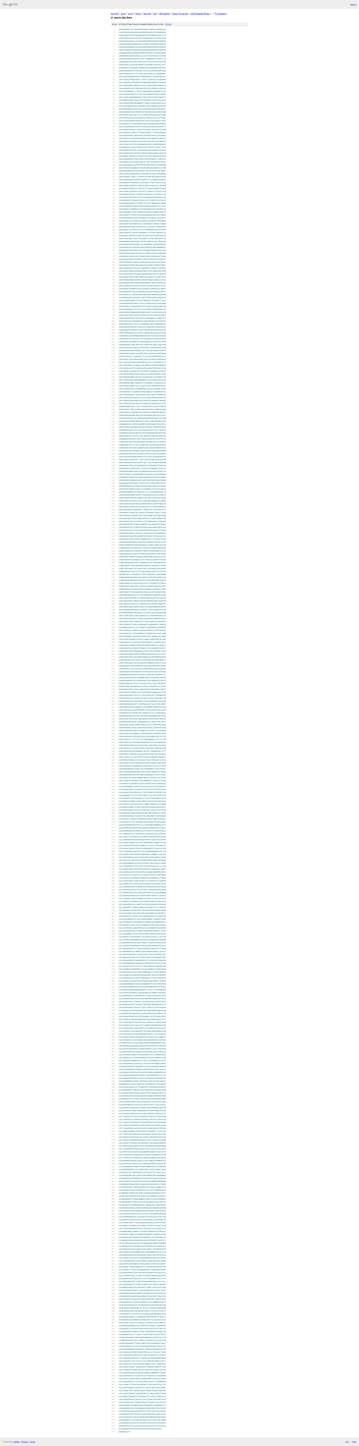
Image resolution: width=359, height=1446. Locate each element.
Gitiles (17, 1441)
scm (130, 13)
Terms (32, 1441)
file (168, 24)
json (354, 1441)
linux (138, 13)
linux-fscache (180, 13)
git (155, 13)
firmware (220, 13)
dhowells (164, 13)
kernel (114, 13)
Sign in (353, 4)
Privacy (24, 1441)
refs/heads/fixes (200, 13)
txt (347, 1441)
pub (123, 13)
